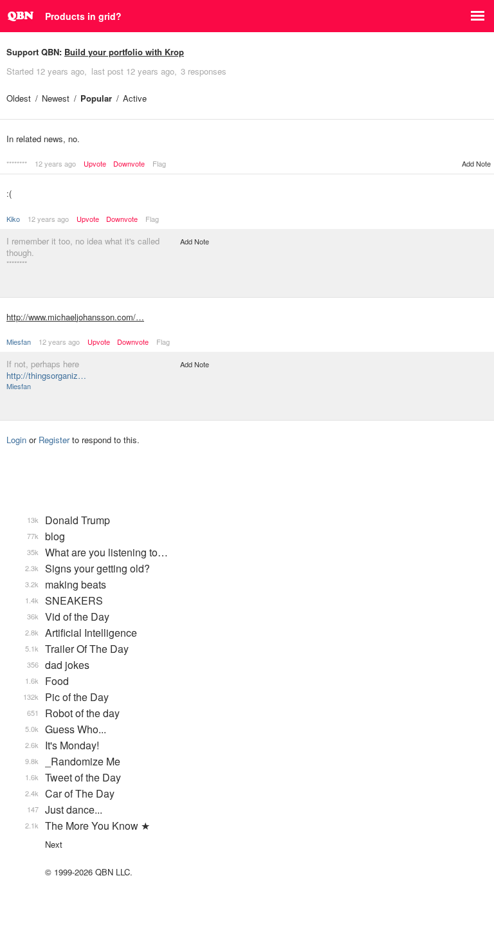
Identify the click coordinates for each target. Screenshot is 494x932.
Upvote (95, 163)
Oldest (18, 98)
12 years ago (55, 163)
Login (16, 440)
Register (54, 440)
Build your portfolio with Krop (124, 52)
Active (135, 98)
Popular (96, 98)
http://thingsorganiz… (46, 375)
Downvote (129, 163)
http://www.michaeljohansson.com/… (75, 317)
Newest (55, 98)
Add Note (476, 163)
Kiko (13, 219)
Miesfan (18, 341)
